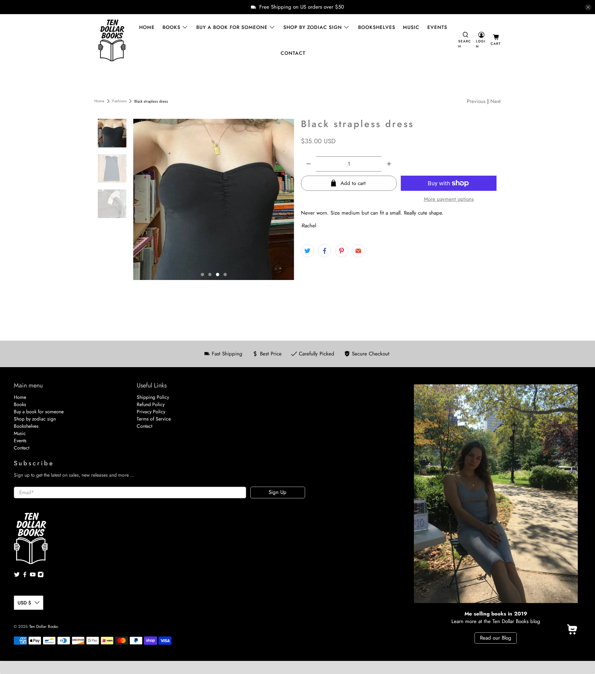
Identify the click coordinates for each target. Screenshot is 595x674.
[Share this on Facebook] (324, 250)
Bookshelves (376, 27)
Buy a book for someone (232, 27)
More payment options (449, 199)
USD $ (24, 602)
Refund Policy (151, 404)
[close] (588, 7)
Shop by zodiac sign (312, 27)
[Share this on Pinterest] (341, 250)
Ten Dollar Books (43, 626)
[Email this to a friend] (358, 250)
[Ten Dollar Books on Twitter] (17, 575)
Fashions (119, 101)
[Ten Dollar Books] (112, 40)
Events (437, 27)
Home (147, 27)
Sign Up (277, 492)
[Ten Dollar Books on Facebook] (25, 575)
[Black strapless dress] (213, 199)
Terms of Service (154, 418)
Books (171, 27)
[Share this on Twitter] (307, 250)
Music (411, 27)
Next (495, 101)
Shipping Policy (153, 397)
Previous (476, 101)
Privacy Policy (151, 411)
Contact (293, 53)
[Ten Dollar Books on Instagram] (41, 575)
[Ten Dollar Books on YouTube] (33, 575)
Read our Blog (495, 638)
